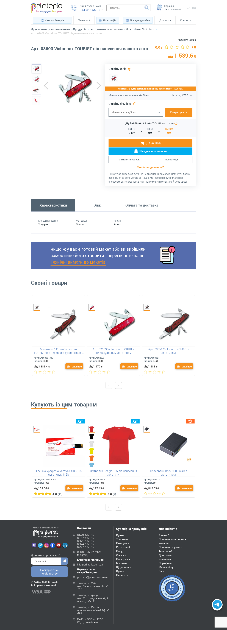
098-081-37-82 (85, 552)
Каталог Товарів (54, 20)
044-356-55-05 (90, 10)
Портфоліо (166, 563)
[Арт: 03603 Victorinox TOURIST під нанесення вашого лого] (36, 68)
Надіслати (64, 561)
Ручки (120, 535)
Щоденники (123, 567)
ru (194, 8)
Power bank (123, 547)
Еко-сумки (122, 543)
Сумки (120, 571)
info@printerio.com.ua (90, 564)
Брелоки (121, 563)
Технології (84, 20)
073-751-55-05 (85, 547)
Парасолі (122, 575)
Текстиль (122, 539)
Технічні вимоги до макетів (78, 262)
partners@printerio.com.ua (92, 577)
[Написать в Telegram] (217, 605)
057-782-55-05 (85, 538)
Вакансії (164, 535)
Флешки (121, 555)
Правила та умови (170, 547)
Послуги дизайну (140, 20)
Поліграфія (109, 20)
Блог (161, 571)
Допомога (165, 20)
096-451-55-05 (85, 544)
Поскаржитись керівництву (49, 571)
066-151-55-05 (85, 541)
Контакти (185, 20)
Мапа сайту (166, 567)
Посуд (120, 551)
